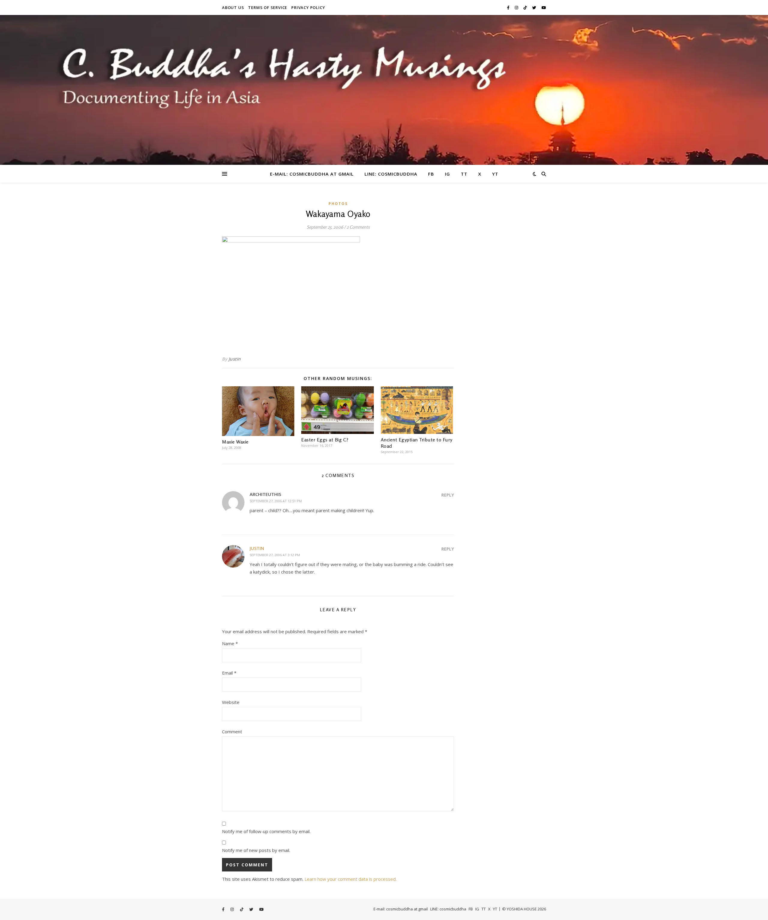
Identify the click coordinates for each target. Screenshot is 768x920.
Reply (447, 495)
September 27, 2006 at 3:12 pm (275, 555)
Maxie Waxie (235, 442)
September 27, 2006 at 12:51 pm (276, 501)
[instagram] (517, 7)
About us (233, 7)
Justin (235, 359)
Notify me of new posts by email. (256, 850)
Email (229, 673)
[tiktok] (526, 7)
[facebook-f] (508, 7)
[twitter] (534, 7)
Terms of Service (267, 7)
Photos (338, 203)
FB (431, 174)
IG (447, 174)
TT (464, 174)
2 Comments (358, 227)
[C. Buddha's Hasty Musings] (384, 90)
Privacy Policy (308, 7)
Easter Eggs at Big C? (325, 440)
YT (495, 174)
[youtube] (544, 7)
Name (230, 643)
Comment (232, 732)
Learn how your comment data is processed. (350, 879)
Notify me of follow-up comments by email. (266, 831)
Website (230, 702)
